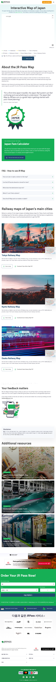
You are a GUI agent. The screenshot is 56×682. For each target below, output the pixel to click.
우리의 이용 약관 (14, 434)
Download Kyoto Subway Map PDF (25, 318)
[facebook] (23, 677)
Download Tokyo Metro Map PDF (25, 266)
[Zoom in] (53, 16)
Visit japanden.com (47, 649)
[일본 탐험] (5, 2)
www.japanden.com (41, 555)
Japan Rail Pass (18, 12)
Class (2, 587)
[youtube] (33, 677)
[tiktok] (27, 677)
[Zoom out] (53, 18)
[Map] (28, 31)
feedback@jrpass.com (7, 398)
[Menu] (53, 2)
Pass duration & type (5, 581)
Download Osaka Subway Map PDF (25, 369)
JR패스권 (26, 680)
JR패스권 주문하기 (47, 2)
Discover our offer (43, 563)
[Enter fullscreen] (53, 45)
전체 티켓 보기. (32, 602)
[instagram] (30, 677)
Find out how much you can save (15, 157)
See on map (8, 266)
